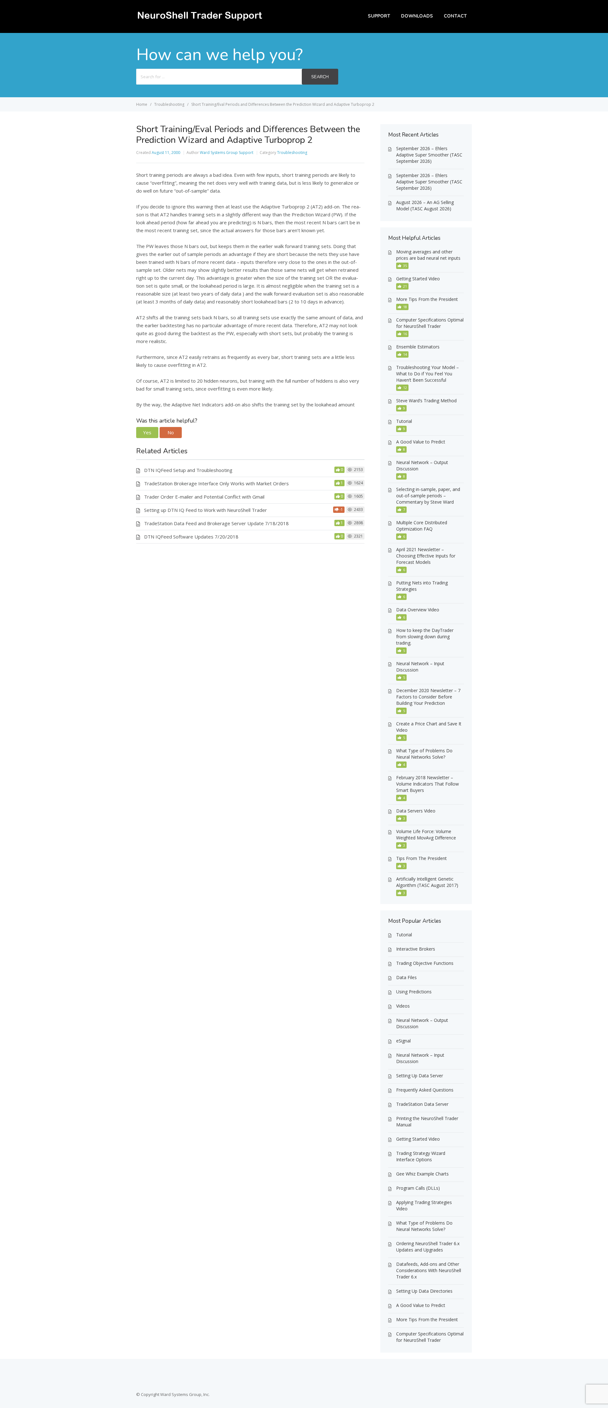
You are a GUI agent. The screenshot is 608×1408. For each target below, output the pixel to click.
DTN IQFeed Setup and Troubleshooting (188, 470)
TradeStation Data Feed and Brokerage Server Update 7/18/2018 (216, 523)
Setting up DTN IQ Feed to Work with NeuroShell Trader (205, 510)
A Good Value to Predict (420, 442)
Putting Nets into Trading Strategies (422, 586)
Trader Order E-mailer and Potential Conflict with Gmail (204, 497)
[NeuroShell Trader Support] (199, 21)
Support (379, 16)
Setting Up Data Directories (424, 1291)
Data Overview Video (417, 610)
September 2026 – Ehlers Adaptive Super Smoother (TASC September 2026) (429, 154)
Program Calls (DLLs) (418, 1188)
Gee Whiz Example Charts (422, 1174)
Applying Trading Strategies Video (424, 1205)
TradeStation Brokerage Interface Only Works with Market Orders (216, 483)
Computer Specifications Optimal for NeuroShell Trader (430, 323)
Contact (455, 16)
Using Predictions (414, 992)
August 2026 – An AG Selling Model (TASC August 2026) (425, 205)
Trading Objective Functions (424, 963)
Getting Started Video (418, 279)
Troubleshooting (292, 152)
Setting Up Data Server (419, 1076)
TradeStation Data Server (422, 1104)
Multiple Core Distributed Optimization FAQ (421, 525)
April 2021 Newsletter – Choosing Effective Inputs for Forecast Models (425, 555)
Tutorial (404, 421)
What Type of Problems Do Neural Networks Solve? (424, 754)
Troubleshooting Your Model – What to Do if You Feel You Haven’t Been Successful (427, 373)
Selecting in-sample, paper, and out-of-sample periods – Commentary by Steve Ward (428, 495)
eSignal (403, 1041)
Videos (403, 1006)
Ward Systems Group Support (226, 152)
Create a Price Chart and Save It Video (428, 727)
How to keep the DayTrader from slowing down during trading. (424, 636)
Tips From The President (421, 858)
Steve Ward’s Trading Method (426, 401)
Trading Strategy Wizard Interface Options (420, 1156)
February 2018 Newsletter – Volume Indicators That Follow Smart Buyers (427, 783)
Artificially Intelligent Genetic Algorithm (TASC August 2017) (427, 882)
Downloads (417, 16)
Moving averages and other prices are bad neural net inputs (428, 255)
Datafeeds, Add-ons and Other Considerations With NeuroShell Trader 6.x (428, 1270)
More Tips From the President (427, 299)
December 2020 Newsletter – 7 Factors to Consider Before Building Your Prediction (428, 696)
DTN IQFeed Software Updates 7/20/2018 (191, 536)
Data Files (406, 977)
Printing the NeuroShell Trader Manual (427, 1121)
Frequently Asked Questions (424, 1090)
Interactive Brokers (415, 949)
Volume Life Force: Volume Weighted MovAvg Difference (426, 834)
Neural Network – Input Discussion (420, 666)
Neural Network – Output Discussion (422, 465)
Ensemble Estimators (418, 347)
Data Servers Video (415, 811)
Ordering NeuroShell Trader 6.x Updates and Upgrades (427, 1246)
